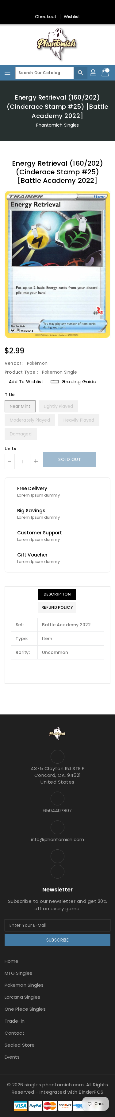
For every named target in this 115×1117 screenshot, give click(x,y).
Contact (15, 1033)
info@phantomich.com (57, 839)
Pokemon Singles (24, 985)
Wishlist (72, 17)
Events (12, 1057)
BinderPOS (91, 1092)
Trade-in (15, 1021)
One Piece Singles (25, 1009)
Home (11, 961)
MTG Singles (18, 973)
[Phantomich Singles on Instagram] (51, 7)
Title (10, 394)
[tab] (57, 594)
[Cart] (106, 73)
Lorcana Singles (22, 997)
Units (11, 448)
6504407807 (57, 810)
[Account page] (93, 73)
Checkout (45, 17)
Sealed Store (20, 1045)
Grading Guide (79, 382)
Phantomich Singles (57, 125)
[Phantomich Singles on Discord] (63, 7)
